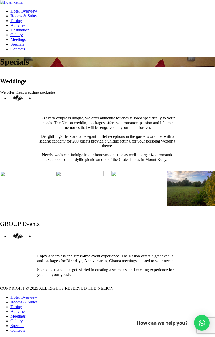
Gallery (16, 35)
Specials (17, 44)
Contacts (17, 49)
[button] (202, 323)
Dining (16, 20)
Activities (18, 311)
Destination (19, 30)
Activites (17, 25)
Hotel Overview (23, 11)
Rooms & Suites (23, 16)
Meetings (18, 39)
